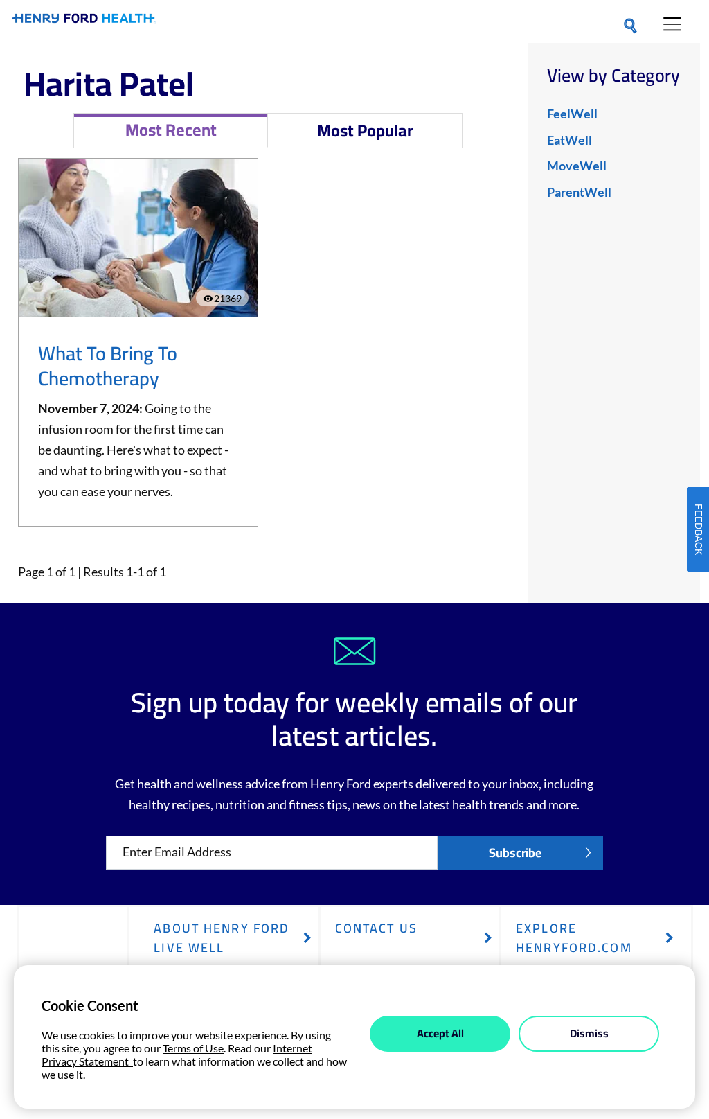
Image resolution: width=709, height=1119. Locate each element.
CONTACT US (376, 928)
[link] (84, 21)
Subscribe (515, 852)
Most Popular (365, 130)
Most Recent (171, 130)
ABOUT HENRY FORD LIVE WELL (221, 938)
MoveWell (577, 165)
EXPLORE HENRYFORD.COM (574, 938)
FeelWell (572, 113)
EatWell (569, 140)
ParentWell (579, 192)
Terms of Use (193, 1048)
